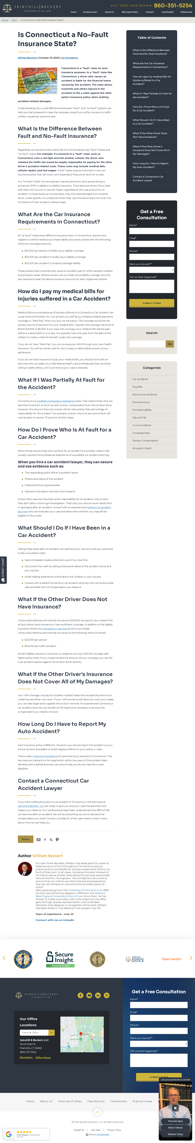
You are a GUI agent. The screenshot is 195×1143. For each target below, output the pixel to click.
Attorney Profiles (130, 12)
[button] (4, 957)
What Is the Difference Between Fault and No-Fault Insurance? (151, 52)
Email (132, 238)
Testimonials (186, 12)
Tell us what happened (143, 277)
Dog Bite (137, 387)
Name (133, 225)
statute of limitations (46, 756)
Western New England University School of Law (70, 895)
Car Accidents (69, 57)
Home (73, 12)
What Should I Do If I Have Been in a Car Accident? (151, 122)
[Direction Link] (82, 1018)
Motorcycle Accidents (144, 394)
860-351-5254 (151, 5)
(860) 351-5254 (28, 1052)
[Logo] (32, 8)
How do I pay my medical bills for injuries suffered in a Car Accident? (152, 80)
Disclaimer (79, 1130)
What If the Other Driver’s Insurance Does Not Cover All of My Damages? (151, 150)
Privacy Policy (114, 1130)
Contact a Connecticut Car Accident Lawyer (148, 178)
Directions (26, 1057)
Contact (150, 12)
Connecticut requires (55, 628)
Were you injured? (140, 264)
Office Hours (43, 1057)
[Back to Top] (97, 1112)
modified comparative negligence (56, 401)
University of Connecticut (83, 890)
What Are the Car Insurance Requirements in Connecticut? (150, 65)
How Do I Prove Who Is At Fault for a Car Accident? (151, 108)
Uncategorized (141, 433)
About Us (109, 12)
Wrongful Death (141, 448)
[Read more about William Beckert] (25, 863)
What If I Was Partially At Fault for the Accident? (152, 95)
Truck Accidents (141, 425)
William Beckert (27, 57)
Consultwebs (102, 1134)
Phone (133, 251)
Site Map (95, 1130)
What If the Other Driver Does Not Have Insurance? (150, 135)
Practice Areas (90, 12)
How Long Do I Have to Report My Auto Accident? (150, 165)
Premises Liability (142, 410)
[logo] (42, 995)
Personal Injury (141, 402)
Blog (14, 20)
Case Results (168, 12)
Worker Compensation (145, 440)
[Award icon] (23, 959)
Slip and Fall (139, 417)
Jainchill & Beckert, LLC (31, 806)
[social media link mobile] (80, 995)
